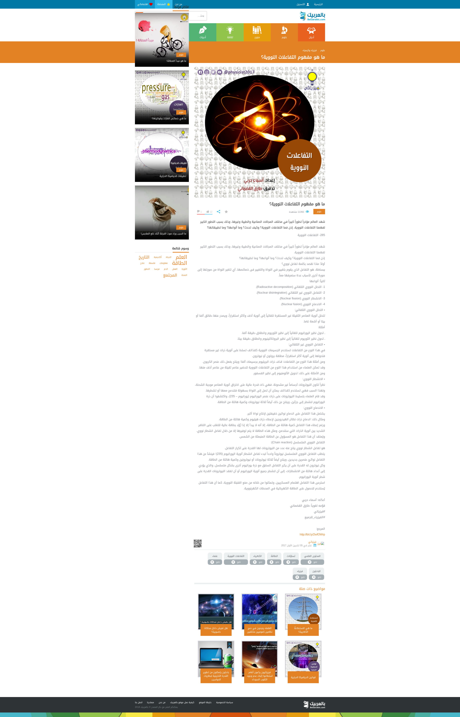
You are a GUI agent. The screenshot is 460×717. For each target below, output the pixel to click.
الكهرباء (257, 556)
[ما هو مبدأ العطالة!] (162, 58)
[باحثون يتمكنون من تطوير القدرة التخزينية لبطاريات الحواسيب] (216, 659)
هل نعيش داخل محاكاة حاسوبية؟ (216, 630)
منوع (257, 37)
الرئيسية (318, 4)
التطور (147, 269)
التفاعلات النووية (235, 556)
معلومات (164, 263)
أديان (311, 37)
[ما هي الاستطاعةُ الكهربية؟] (303, 612)
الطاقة (274, 556)
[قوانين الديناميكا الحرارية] (303, 659)
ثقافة (230, 37)
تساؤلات (291, 556)
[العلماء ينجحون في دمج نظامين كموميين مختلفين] (260, 612)
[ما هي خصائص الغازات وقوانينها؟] (162, 115)
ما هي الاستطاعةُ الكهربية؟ (303, 630)
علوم (284, 37)
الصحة (184, 275)
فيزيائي (312, 542)
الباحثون (316, 571)
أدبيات (203, 37)
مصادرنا (150, 702)
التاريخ (144, 257)
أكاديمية (158, 257)
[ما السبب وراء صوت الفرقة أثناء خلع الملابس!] (162, 230)
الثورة (184, 269)
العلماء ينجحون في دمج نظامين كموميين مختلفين (259, 630)
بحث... (201, 15)
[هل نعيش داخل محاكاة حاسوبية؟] (216, 612)
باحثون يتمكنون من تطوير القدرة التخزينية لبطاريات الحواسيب (216, 676)
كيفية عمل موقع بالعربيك (182, 702)
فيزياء (300, 571)
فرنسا (157, 269)
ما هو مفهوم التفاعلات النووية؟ (297, 204)
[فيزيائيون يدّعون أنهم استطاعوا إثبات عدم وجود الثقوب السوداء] (260, 659)
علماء (215, 556)
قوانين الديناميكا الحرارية (303, 677)
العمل (174, 269)
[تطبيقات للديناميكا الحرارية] (162, 173)
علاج (142, 263)
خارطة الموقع (205, 702)
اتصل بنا (138, 702)
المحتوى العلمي (312, 556)
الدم (166, 269)
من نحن (162, 702)
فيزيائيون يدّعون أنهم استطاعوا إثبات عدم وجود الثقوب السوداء (260, 676)
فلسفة (152, 263)
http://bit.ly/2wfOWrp (312, 534)
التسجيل (301, 4)
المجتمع (170, 275)
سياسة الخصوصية (224, 702)
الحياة (168, 257)
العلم (181, 257)
